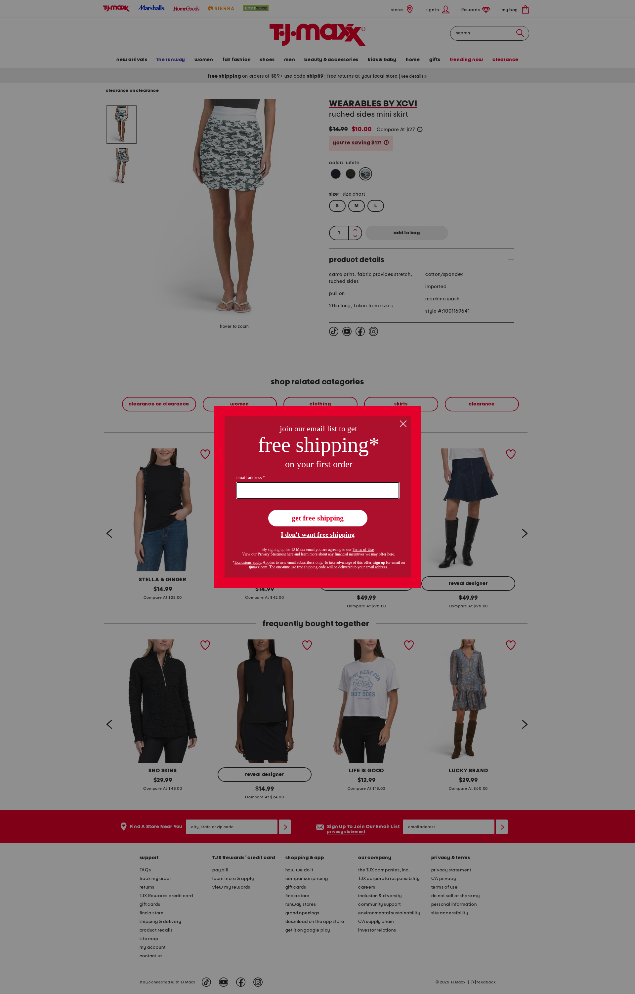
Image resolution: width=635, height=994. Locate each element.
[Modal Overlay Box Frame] (317, 497)
